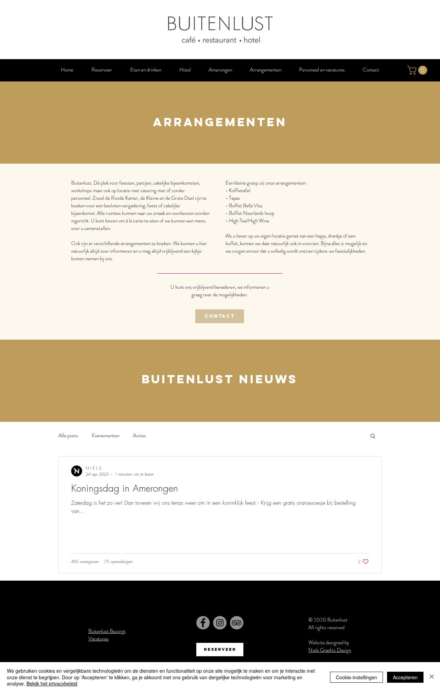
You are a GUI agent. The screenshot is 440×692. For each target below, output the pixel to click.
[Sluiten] (432, 677)
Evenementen (105, 435)
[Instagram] (220, 622)
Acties (139, 435)
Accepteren (405, 677)
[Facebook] (203, 622)
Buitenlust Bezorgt (106, 631)
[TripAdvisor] (236, 622)
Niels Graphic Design (329, 650)
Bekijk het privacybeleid (51, 683)
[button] (418, 70)
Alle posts (68, 435)
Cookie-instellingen (356, 677)
